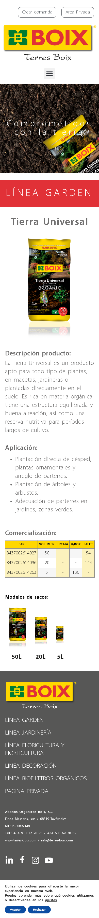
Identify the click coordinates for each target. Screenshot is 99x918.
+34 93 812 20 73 (27, 833)
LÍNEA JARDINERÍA (28, 733)
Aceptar (15, 910)
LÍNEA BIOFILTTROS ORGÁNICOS (46, 779)
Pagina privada (26, 791)
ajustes (51, 900)
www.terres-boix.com (20, 840)
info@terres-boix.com (57, 840)
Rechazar (39, 910)
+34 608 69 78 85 (61, 833)
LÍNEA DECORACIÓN (31, 766)
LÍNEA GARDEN (24, 720)
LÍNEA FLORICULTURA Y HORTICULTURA (34, 749)
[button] (49, 73)
